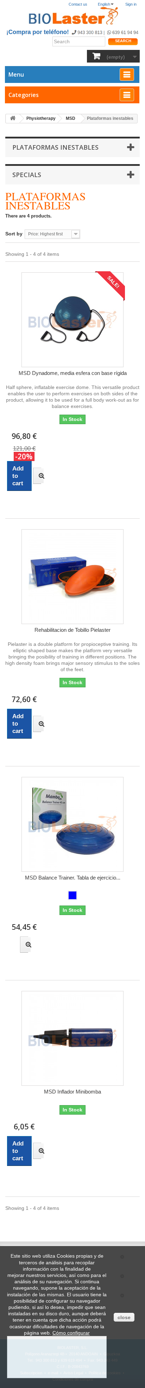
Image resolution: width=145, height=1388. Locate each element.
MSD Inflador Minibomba (72, 1092)
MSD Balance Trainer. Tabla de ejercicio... (72, 878)
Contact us (78, 4)
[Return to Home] (12, 118)
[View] (37, 476)
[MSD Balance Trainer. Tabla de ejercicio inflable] (72, 824)
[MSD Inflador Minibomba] (72, 1038)
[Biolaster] (72, 16)
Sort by (14, 233)
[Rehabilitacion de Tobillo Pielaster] (72, 577)
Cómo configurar (71, 1333)
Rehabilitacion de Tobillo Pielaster (72, 630)
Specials (26, 174)
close (124, 1317)
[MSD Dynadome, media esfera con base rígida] (72, 320)
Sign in (131, 4)
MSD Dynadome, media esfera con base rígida (73, 373)
